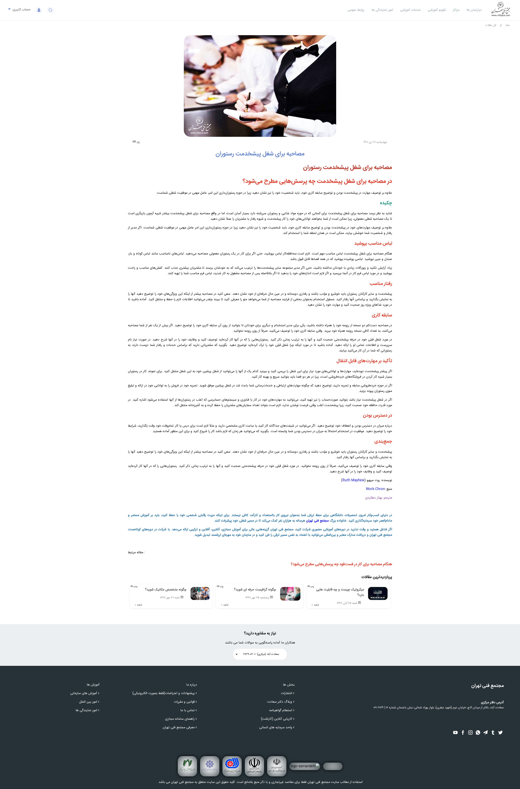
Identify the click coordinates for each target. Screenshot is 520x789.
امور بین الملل (88, 702)
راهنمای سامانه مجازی (180, 719)
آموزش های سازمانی (83, 693)
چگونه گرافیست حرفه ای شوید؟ (255, 589)
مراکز (456, 10)
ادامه (316, 605)
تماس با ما (187, 710)
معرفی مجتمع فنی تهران (179, 727)
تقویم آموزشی (437, 10)
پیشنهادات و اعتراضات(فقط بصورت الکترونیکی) (163, 693)
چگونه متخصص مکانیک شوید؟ (165, 589)
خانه (507, 25)
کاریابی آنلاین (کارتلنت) (276, 719)
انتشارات (286, 693)
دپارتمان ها (474, 10)
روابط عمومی (356, 10)
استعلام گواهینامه (280, 710)
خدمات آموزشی (410, 10)
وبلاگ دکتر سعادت (279, 702)
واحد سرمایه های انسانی (275, 727)
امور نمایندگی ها (382, 10)
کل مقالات (490, 25)
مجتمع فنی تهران (317, 521)
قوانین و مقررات (184, 702)
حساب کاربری (21, 9)
